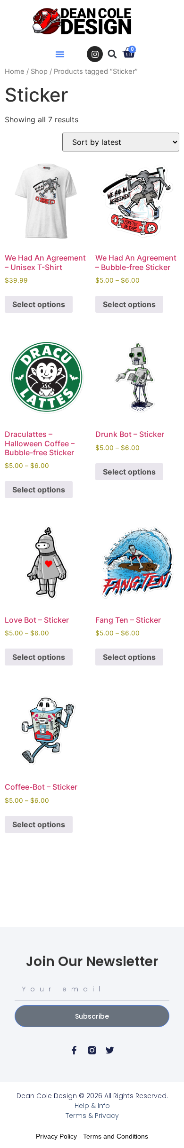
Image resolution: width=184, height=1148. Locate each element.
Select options (38, 304)
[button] (60, 54)
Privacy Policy (56, 1136)
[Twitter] (110, 1050)
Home (15, 71)
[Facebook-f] (74, 1050)
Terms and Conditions (115, 1136)
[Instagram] (95, 54)
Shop (39, 71)
